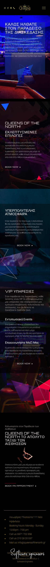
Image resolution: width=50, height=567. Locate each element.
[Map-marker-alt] (11, 8)
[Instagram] (5, 8)
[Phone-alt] (14, 8)
